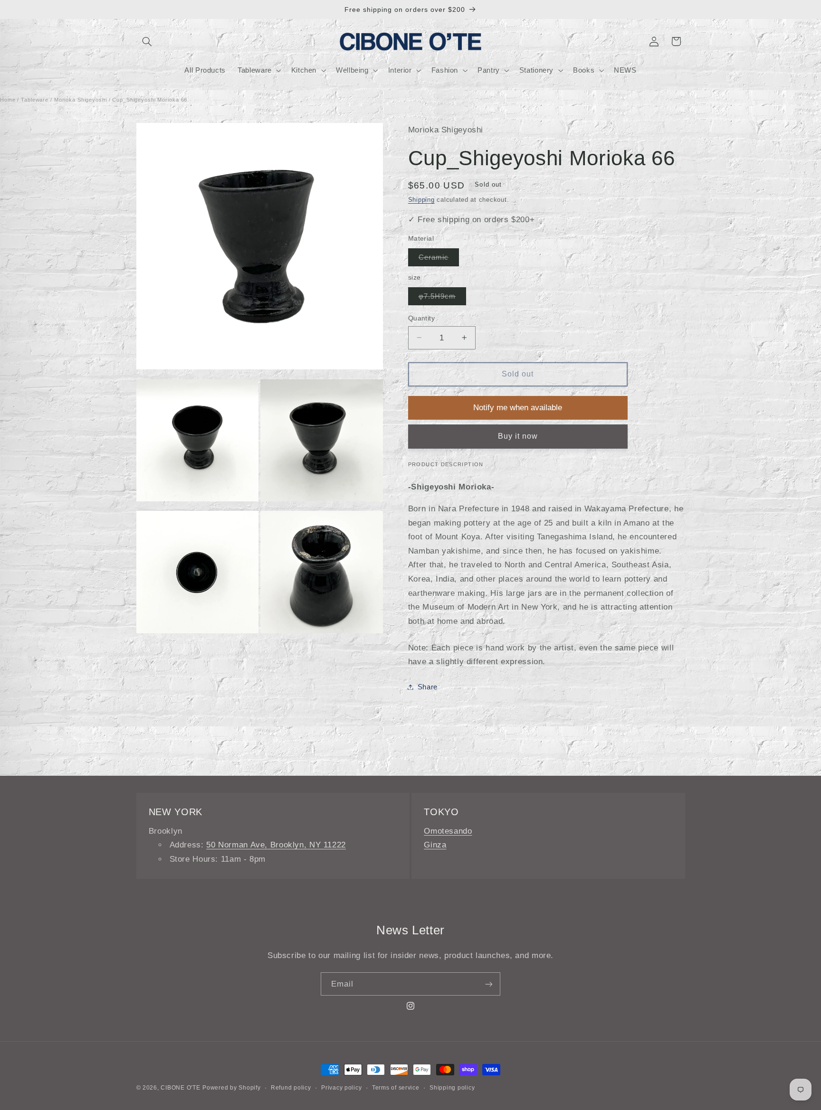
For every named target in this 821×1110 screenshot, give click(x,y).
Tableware (34, 100)
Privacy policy (341, 1088)
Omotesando (448, 831)
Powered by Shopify (231, 1088)
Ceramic (439, 259)
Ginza (435, 844)
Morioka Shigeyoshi (80, 100)
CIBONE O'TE (180, 1088)
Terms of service (396, 1088)
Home (8, 100)
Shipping (421, 200)
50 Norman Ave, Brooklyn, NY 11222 (276, 844)
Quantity (421, 317)
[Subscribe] (489, 984)
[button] (147, 41)
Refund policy (291, 1088)
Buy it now (518, 436)
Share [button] (428, 686)
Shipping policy (452, 1088)
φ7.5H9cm (442, 298)
